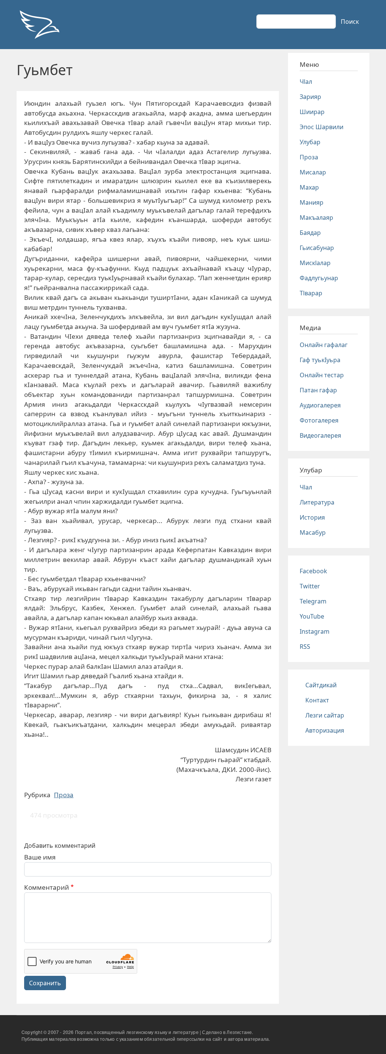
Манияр (311, 202)
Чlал (306, 81)
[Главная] (39, 25)
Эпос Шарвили (321, 127)
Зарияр (310, 97)
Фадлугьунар (319, 278)
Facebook (313, 571)
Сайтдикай (321, 685)
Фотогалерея (319, 420)
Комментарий (46, 887)
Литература (317, 502)
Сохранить (45, 983)
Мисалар (313, 172)
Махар (309, 187)
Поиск (350, 21)
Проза (64, 794)
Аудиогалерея (320, 405)
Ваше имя (40, 857)
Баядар (310, 232)
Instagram (314, 631)
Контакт (317, 700)
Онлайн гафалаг (324, 345)
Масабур (313, 532)
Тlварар (311, 293)
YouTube (312, 616)
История (312, 517)
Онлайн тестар (322, 375)
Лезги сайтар (324, 715)
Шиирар (312, 112)
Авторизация (324, 730)
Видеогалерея (320, 435)
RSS (305, 646)
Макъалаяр (316, 217)
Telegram (313, 601)
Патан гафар (318, 390)
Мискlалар (315, 263)
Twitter (310, 586)
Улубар (310, 142)
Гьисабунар (317, 248)
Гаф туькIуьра (320, 360)
